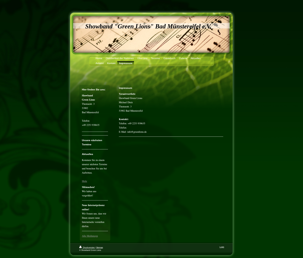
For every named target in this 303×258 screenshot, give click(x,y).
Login (222, 247)
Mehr (84, 181)
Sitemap (99, 247)
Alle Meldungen (90, 235)
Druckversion (88, 247)
